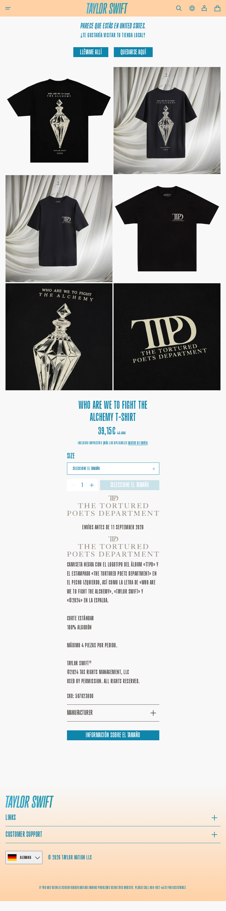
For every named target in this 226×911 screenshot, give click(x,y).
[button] (8, 8)
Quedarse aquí (133, 52)
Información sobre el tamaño (113, 735)
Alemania (25, 857)
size (71, 456)
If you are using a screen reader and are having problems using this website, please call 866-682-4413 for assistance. (113, 887)
